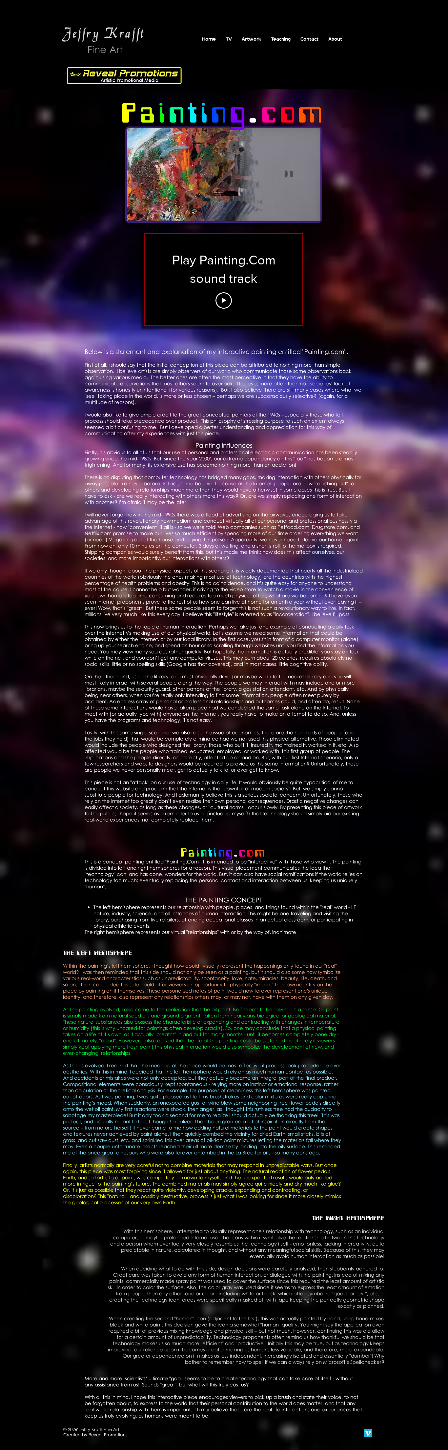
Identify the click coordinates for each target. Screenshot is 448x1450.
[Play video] (223, 300)
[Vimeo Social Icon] (368, 1433)
